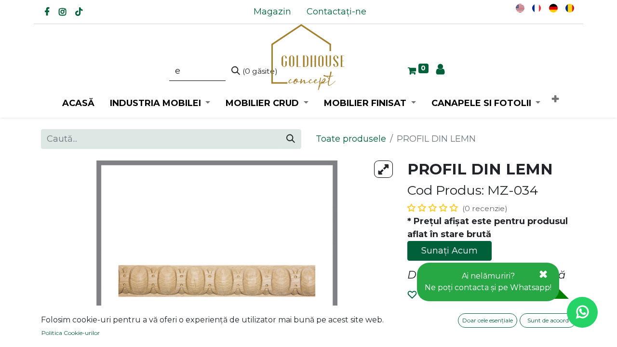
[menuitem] (272, 11)
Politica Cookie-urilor (70, 332)
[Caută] (290, 139)
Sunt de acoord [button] (548, 320)
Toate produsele (351, 138)
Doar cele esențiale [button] (487, 320)
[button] (555, 99)
